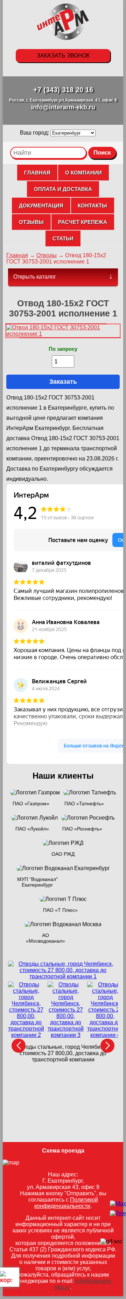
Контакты (92, 205)
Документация (41, 205)
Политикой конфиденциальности (66, 1203)
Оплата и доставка (63, 189)
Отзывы (31, 222)
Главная (37, 173)
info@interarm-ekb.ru (63, 107)
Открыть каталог (34, 277)
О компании (83, 173)
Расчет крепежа (82, 222)
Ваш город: (35, 133)
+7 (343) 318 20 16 (63, 90)
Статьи (63, 238)
